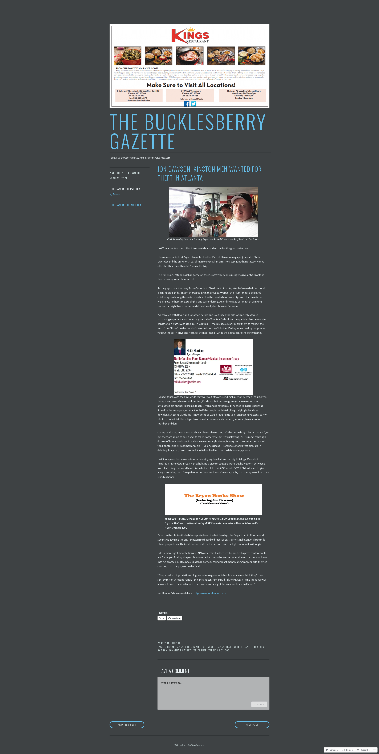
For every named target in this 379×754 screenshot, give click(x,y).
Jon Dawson (132, 173)
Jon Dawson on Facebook (125, 205)
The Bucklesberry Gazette (188, 131)
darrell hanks (215, 647)
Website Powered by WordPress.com (189, 745)
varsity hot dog (219, 650)
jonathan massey (180, 650)
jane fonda (251, 647)
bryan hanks (175, 647)
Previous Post (123, 724)
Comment (259, 704)
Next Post (246, 724)
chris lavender (194, 647)
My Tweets (115, 194)
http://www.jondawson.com (210, 593)
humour (176, 643)
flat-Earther (234, 647)
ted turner (199, 650)
